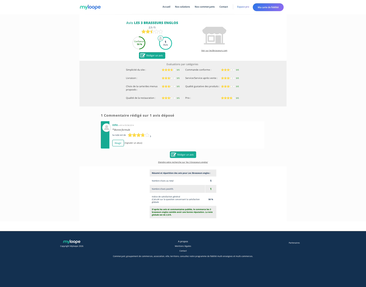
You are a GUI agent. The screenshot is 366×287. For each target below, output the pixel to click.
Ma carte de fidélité (268, 7)
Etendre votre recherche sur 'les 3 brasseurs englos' (183, 162)
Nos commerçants (205, 6)
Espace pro (243, 6)
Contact (223, 6)
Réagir (118, 143)
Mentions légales (183, 246)
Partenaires (294, 242)
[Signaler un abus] (133, 142)
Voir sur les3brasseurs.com (214, 50)
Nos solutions (182, 6)
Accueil (166, 6)
